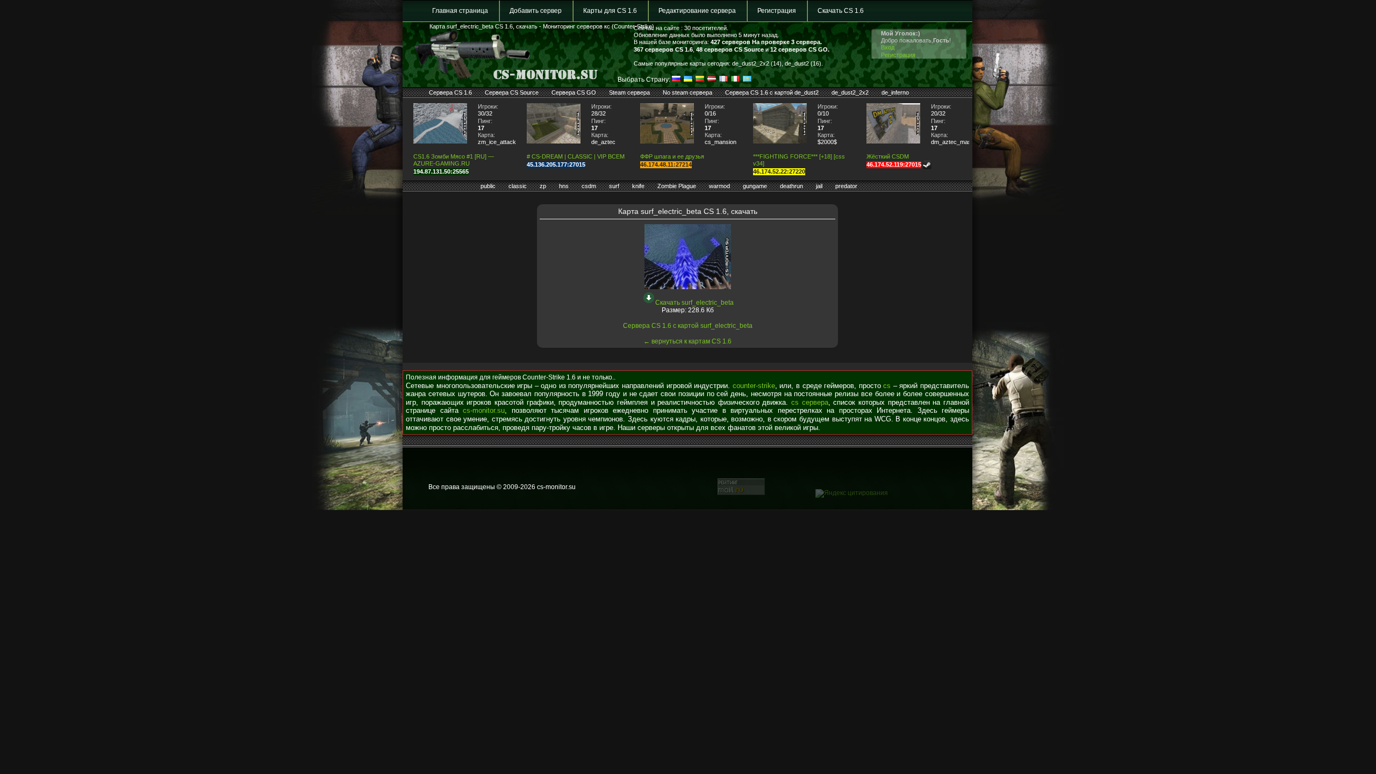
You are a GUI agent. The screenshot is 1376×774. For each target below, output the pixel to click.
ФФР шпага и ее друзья (672, 156)
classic (517, 186)
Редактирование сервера (697, 11)
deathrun (791, 186)
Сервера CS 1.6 (450, 92)
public (488, 186)
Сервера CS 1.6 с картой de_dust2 (772, 92)
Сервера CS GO (573, 92)
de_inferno (895, 92)
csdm (589, 186)
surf (614, 186)
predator (846, 186)
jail (819, 186)
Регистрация (776, 11)
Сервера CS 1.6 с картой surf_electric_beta (687, 325)
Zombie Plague (676, 186)
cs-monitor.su (484, 410)
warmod (719, 186)
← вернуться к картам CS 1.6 (687, 341)
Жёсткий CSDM (887, 156)
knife (638, 186)
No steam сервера (687, 92)
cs (887, 386)
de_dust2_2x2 (850, 92)
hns (564, 186)
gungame (755, 186)
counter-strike (754, 386)
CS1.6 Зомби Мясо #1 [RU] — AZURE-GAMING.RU (453, 160)
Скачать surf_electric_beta (694, 302)
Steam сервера (629, 92)
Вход (887, 47)
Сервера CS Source (512, 92)
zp (543, 186)
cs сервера (809, 402)
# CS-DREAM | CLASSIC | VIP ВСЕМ (576, 156)
